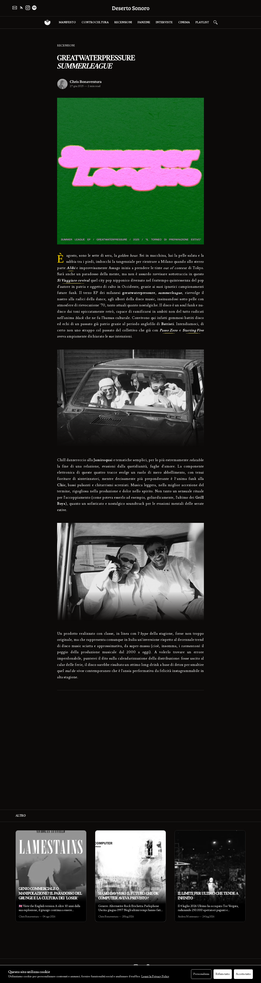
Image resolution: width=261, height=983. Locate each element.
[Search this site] (215, 22)
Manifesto (67, 22)
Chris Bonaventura (85, 82)
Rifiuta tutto (223, 974)
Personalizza (201, 974)
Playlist (202, 22)
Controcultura (95, 22)
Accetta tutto (243, 974)
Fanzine (144, 22)
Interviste (164, 22)
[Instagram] (27, 7)
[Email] (14, 7)
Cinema (184, 22)
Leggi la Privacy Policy (155, 976)
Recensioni (123, 22)
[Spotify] (34, 7)
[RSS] (21, 7)
